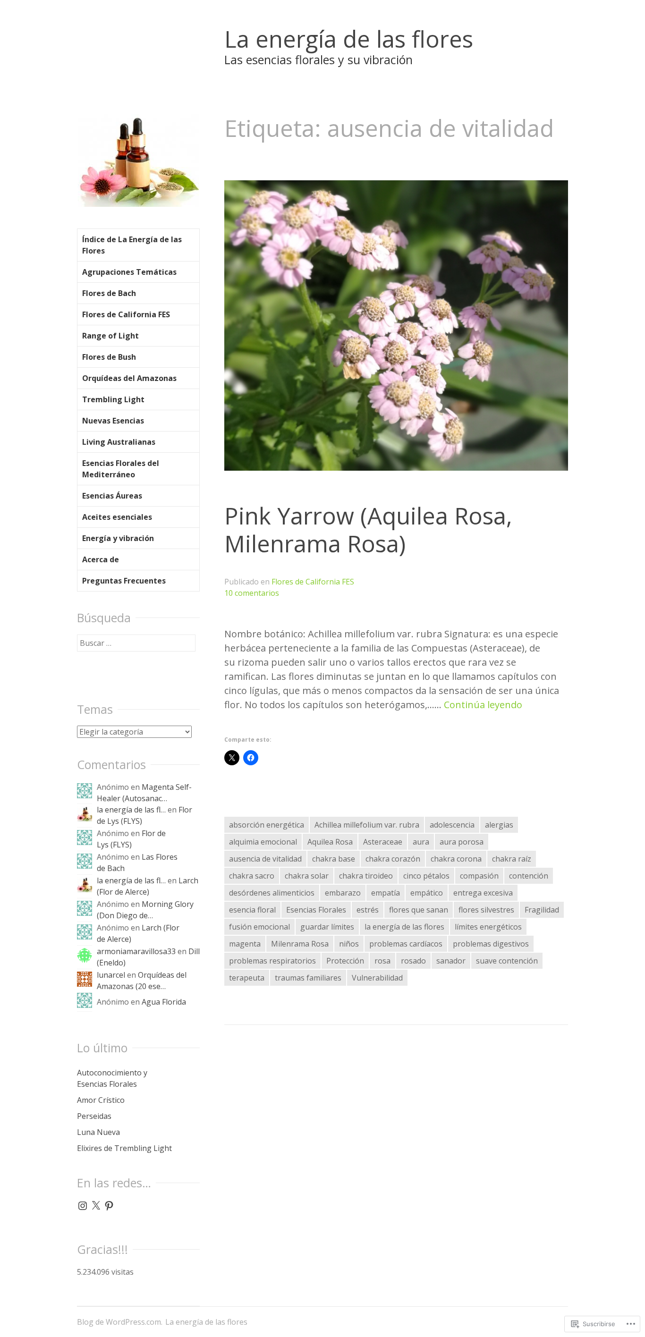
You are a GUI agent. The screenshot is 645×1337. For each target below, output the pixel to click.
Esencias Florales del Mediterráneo (120, 469)
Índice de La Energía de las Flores (132, 245)
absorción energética (266, 825)
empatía (385, 893)
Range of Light (110, 335)
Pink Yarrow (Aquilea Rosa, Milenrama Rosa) (368, 529)
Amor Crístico (101, 1100)
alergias (499, 825)
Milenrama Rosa (300, 944)
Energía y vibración (118, 538)
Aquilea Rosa (330, 842)
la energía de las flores (404, 927)
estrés (367, 910)
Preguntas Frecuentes (124, 580)
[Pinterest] (109, 1205)
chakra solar (307, 876)
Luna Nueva (98, 1132)
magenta (245, 944)
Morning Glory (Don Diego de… (145, 910)
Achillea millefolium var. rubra (366, 825)
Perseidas (94, 1116)
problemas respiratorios (272, 961)
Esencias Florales (316, 910)
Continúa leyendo (483, 704)
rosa (382, 961)
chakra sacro (251, 876)
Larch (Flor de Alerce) (147, 886)
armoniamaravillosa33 (136, 951)
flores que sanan (418, 910)
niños (349, 944)
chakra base (333, 859)
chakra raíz (511, 859)
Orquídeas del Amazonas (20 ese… (142, 980)
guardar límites (327, 927)
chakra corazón (392, 859)
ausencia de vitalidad (265, 859)
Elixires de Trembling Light (124, 1148)
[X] (96, 1205)
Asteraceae (382, 842)
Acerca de (100, 559)
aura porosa (462, 842)
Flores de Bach (109, 293)
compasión (479, 876)
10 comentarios (251, 593)
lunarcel (111, 975)
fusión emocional (259, 927)
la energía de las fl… (131, 809)
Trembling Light (113, 399)
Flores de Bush (109, 357)
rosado (413, 961)
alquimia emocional (263, 842)
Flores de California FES (313, 581)
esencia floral (252, 910)
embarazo (343, 893)
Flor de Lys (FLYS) (131, 839)
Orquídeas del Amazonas (129, 378)
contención (528, 876)
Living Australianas (118, 442)
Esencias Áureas (112, 496)
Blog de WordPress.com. (119, 1322)
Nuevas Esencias (113, 420)
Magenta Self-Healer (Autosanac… (144, 793)
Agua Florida (164, 1002)
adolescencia (452, 825)
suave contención (507, 961)
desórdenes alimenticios (271, 893)
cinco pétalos (426, 876)
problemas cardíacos (405, 944)
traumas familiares (308, 978)
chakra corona (456, 859)
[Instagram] (82, 1205)
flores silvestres (486, 910)
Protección (345, 961)
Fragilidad (542, 910)
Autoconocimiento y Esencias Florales (112, 1078)
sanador (451, 961)
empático (426, 893)
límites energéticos (488, 927)
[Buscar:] (136, 643)
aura (421, 842)
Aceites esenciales (117, 517)
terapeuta (246, 978)
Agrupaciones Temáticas (129, 272)
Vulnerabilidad (377, 978)
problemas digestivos (491, 944)
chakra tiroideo (366, 876)
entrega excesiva (483, 893)
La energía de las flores (348, 38)
